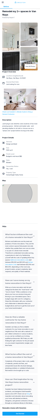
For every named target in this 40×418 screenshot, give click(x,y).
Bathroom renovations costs (19, 260)
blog (28, 394)
